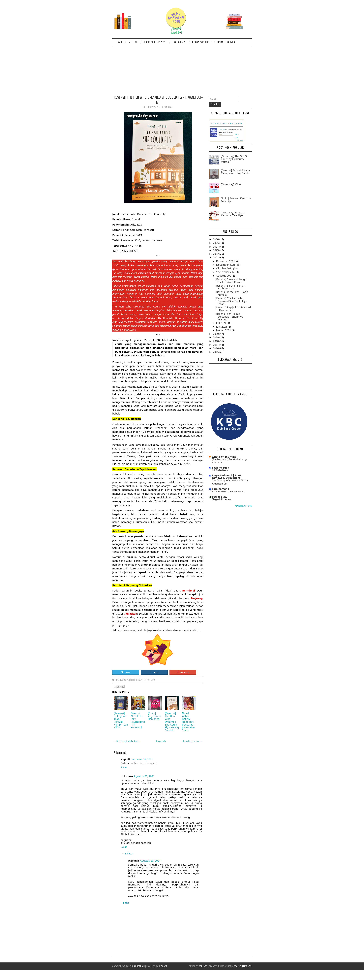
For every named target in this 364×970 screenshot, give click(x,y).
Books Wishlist (201, 42)
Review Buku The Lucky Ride (228, 491)
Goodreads (179, 42)
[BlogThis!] (117, 686)
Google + (184, 672)
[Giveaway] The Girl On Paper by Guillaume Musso (234, 158)
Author (133, 42)
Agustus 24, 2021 (142, 759)
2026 (216, 239)
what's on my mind (224, 456)
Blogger (163, 966)
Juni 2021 (222, 326)
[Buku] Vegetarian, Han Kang (155, 716)
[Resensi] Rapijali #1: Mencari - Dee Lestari (233, 309)
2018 (216, 341)
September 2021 (226, 272)
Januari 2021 (224, 330)
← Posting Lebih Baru (126, 741)
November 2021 (226, 264)
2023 (216, 250)
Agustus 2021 (224, 275)
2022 (216, 254)
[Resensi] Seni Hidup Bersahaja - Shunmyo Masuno (229, 316)
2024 (216, 246)
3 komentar (167, 107)
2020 (216, 334)
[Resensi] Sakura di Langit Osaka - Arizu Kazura (231, 280)
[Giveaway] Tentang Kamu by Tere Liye (233, 214)
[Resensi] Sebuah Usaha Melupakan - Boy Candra (235, 171)
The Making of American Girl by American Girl (230, 482)
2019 (216, 337)
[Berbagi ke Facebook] (123, 686)
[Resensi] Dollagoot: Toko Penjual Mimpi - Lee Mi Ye (121, 720)
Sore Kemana (220, 488)
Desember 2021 (226, 261)
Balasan (129, 853)
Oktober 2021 (224, 268)
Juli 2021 (221, 323)
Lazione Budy (220, 467)
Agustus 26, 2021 (144, 776)
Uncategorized (226, 42)
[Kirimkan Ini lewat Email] (115, 686)
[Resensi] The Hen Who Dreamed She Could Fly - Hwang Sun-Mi (157, 99)
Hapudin (222, 129)
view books (239, 140)
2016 (216, 348)
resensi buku (149, 679)
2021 (216, 257)
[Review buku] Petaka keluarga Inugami (230, 461)
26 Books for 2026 (155, 42)
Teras (118, 42)
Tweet (127, 672)
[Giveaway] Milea (231, 184)
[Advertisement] (182, 67)
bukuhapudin (138, 966)
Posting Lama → (193, 741)
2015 (216, 352)
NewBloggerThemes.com (240, 966)
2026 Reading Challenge (227, 123)
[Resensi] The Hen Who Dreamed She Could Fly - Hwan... (231, 301)
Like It (156, 672)
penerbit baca (135, 679)
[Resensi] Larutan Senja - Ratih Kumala (230, 287)
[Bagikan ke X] (120, 686)
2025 (216, 243)
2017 (216, 344)
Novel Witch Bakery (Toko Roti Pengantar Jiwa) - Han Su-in (188, 721)
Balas (124, 767)
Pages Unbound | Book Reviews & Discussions (226, 476)
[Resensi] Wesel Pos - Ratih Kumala (231, 293)
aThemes (203, 966)
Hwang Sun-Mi (122, 679)
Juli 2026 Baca (220, 470)
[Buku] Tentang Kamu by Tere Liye (236, 200)
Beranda (161, 741)
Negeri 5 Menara (221, 499)
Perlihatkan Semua (243, 506)
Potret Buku (220, 496)
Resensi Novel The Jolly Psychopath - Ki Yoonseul (138, 720)
